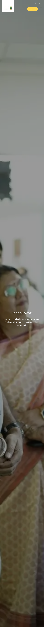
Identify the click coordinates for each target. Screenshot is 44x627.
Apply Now (32, 9)
